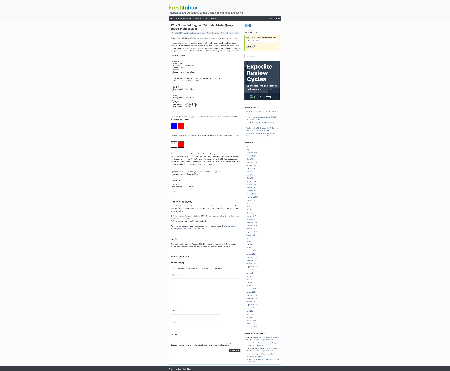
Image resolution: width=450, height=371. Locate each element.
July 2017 (249, 203)
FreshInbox (173, 369)
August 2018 (250, 168)
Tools (206, 18)
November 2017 (251, 191)
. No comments (232, 33)
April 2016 (249, 244)
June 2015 (249, 276)
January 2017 (251, 219)
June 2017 (249, 206)
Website (174, 335)
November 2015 (251, 260)
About (270, 18)
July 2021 (249, 150)
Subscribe (250, 46)
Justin (209, 33)
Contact (277, 18)
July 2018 (249, 172)
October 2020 (251, 156)
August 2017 (250, 200)
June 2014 (249, 311)
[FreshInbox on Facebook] (249, 27)
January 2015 (251, 292)
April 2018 (249, 175)
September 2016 (252, 232)
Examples (214, 18)
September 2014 (252, 305)
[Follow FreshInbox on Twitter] (246, 27)
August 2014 (250, 308)
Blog (171, 18)
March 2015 (250, 286)
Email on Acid (185, 218)
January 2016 (251, 254)
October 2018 (251, 165)
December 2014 (251, 295)
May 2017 (249, 210)
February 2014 (251, 320)
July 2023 (249, 146)
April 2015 (249, 282)
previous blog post (181, 43)
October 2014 (251, 301)
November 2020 (251, 153)
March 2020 (250, 159)
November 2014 (251, 298)
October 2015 (251, 263)
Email (189, 33)
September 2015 (252, 267)
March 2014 (250, 317)
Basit (248, 343)
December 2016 (251, 222)
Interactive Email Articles (184, 18)
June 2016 (249, 241)
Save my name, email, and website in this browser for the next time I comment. (200, 345)
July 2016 (249, 238)
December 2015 (251, 257)
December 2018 (251, 162)
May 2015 (249, 279)
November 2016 (251, 225)
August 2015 (250, 270)
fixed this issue (198, 38)
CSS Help (182, 33)
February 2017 (251, 216)
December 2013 (251, 327)
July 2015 (249, 273)
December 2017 (251, 187)
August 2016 (250, 235)
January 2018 (251, 184)
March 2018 (250, 178)
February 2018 (251, 181)
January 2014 (251, 324)
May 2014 (249, 314)
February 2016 (251, 251)
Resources (198, 18)
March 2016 (250, 248)
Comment (176, 275)
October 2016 (251, 229)
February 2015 (251, 289)
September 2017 (252, 197)
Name (175, 311)
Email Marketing (198, 33)
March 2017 (250, 213)
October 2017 (251, 194)
